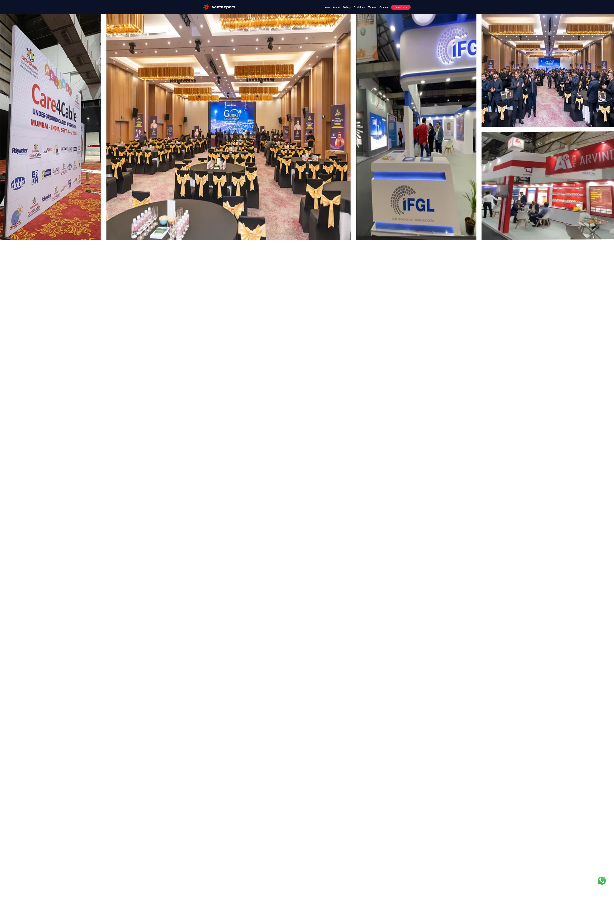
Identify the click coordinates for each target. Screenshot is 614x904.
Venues (372, 7)
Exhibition (359, 7)
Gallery (347, 7)
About (336, 7)
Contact (383, 7)
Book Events (401, 7)
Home (327, 7)
